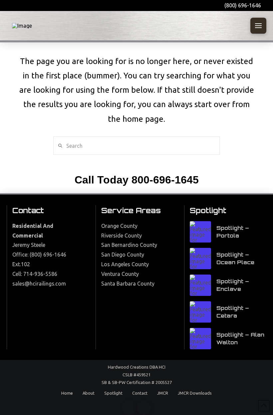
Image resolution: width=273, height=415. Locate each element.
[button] (258, 26)
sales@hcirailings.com (39, 284)
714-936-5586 (40, 274)
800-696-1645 (165, 180)
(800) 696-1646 (48, 255)
